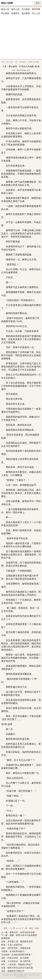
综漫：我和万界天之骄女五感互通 (17, 968)
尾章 (31, 928)
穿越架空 (15, 13)
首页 (2, 62)
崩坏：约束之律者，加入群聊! (15, 958)
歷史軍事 (36, 9)
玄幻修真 (25, 9)
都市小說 (15, 9)
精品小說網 (7, 3)
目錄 (37, 928)
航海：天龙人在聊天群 (11, 945)
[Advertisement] (21, 38)
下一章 (24, 928)
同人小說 (36, 13)
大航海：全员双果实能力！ (13, 951)
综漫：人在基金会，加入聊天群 (16, 961)
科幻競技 (5, 13)
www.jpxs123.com (21, 977)
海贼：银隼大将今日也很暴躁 (23, 935)
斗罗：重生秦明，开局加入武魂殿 (27, 62)
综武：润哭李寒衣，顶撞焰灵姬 (16, 948)
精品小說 (5, 9)
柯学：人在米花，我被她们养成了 (17, 964)
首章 (5, 928)
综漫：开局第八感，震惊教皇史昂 (17, 941)
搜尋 (37, 3)
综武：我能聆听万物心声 (12, 971)
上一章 (12, 928)
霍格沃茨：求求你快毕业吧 (22, 932)
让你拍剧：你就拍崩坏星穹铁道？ (17, 954)
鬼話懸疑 (25, 13)
